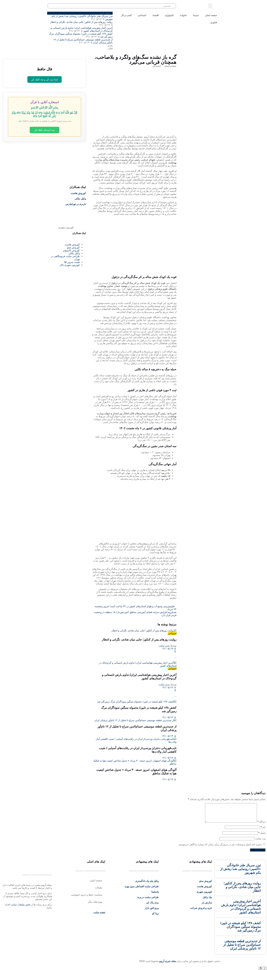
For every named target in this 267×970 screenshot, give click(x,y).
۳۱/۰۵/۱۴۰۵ (169, 648)
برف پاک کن (152, 902)
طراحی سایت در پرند (148, 897)
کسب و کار (126, 15)
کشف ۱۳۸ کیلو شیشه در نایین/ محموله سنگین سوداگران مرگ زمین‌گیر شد (240, 926)
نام (263, 827)
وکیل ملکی (80, 198)
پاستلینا (155, 891)
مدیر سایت (164, 645)
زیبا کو (155, 913)
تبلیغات (98, 887)
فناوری (213, 22)
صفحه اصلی (211, 15)
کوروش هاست (78, 193)
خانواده (183, 15)
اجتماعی (142, 15)
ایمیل (262, 832)
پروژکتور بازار (152, 907)
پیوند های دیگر (95, 901)
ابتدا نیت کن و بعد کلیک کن (44, 79)
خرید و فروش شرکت (201, 907)
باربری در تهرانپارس (76, 203)
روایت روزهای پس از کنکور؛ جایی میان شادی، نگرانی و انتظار (81, 22)
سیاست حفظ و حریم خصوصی (86, 894)
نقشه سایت (99, 912)
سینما (196, 15)
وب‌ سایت (260, 838)
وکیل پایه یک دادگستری (147, 880)
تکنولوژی (169, 15)
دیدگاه (261, 821)
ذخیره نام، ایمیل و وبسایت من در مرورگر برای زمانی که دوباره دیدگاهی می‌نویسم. (220, 844)
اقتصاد (155, 15)
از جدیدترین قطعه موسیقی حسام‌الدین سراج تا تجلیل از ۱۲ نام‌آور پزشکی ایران (242, 944)
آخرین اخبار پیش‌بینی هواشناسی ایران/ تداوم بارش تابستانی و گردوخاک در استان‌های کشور (241, 906)
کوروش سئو (205, 880)
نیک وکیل (207, 897)
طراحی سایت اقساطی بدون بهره (142, 886)
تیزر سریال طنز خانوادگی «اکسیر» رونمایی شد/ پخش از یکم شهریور (240, 868)
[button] (210, 5)
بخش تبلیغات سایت (20, 904)
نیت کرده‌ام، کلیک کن (44, 130)
